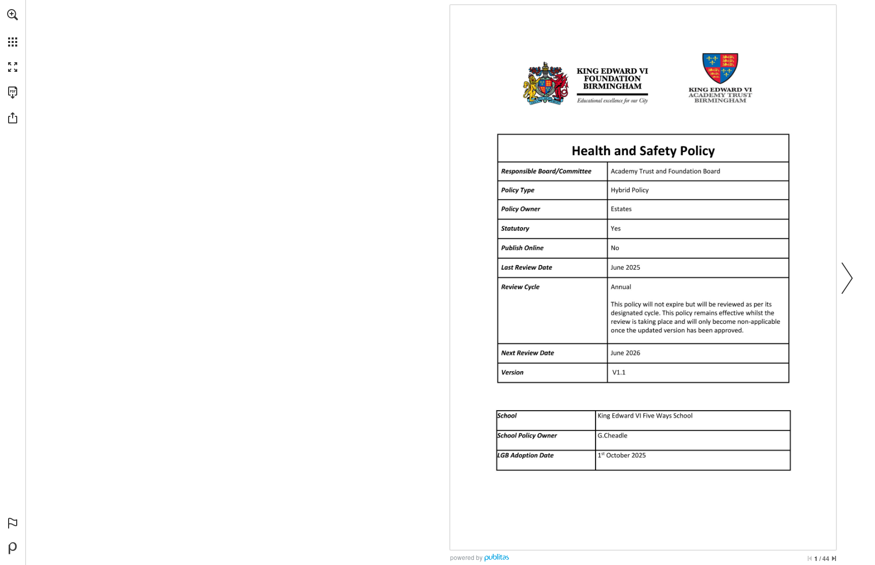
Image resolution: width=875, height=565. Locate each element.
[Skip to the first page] (810, 558)
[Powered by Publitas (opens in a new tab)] (12, 548)
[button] (12, 14)
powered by (466, 557)
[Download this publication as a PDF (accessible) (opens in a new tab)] (12, 92)
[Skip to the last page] (834, 558)
